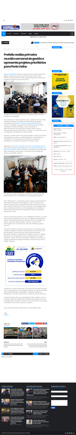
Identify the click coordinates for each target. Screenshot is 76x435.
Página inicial (8, 74)
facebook (46, 353)
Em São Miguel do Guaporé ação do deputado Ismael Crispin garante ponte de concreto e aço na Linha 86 (11, 332)
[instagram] (70, 20)
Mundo (36, 33)
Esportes (23, 33)
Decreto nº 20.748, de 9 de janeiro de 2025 (27, 123)
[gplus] (72, 20)
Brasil (30, 33)
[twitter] (66, 20)
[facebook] (64, 20)
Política (16, 33)
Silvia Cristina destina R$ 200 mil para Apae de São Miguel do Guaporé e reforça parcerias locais (25, 334)
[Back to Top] (74, 433)
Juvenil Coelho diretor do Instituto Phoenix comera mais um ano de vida (41, 422)
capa (4, 20)
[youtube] (68, 20)
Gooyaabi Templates (25, 433)
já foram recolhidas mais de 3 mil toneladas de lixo (28, 146)
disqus (41, 353)
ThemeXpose (10, 433)
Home (5, 49)
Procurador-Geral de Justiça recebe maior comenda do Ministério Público (40, 412)
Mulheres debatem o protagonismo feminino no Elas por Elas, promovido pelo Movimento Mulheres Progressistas (39, 332)
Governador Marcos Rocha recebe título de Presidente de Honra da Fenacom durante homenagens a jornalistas (17, 420)
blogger (36, 353)
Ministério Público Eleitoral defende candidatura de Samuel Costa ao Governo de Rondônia (17, 402)
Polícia (9, 33)
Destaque (29, 42)
